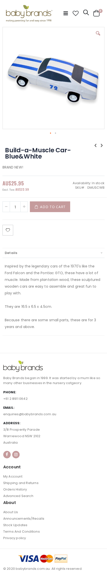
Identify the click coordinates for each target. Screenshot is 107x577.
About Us (10, 512)
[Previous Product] (95, 145)
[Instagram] (16, 454)
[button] (75, 13)
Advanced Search (18, 496)
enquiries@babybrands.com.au (29, 414)
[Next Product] (102, 145)
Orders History (15, 489)
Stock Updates (15, 525)
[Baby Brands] (29, 13)
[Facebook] (7, 454)
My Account (12, 476)
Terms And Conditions (21, 531)
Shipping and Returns (21, 483)
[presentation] (53, 253)
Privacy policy (14, 538)
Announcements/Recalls (23, 518)
